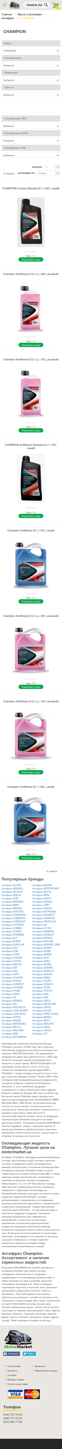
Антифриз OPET (41, 905)
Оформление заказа (46, 1370)
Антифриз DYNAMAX (13, 934)
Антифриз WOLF (41, 1020)
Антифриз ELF (9, 937)
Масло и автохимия (30, 14)
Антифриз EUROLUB (13, 944)
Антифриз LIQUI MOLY (14, 1013)
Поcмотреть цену (31, 259)
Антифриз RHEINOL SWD (46, 944)
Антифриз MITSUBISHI (14, 1036)
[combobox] (36, 5)
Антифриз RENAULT (43, 934)
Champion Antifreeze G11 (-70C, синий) (31, 530)
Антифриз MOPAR (42, 885)
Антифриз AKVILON (12, 891)
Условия (11, 1375)
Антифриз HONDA (11, 980)
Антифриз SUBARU (42, 967)
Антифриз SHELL (41, 961)
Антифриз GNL (10, 970)
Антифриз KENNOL (12, 1000)
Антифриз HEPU (10, 974)
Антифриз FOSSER (12, 957)
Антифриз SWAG (41, 977)
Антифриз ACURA (11, 885)
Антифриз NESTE (41, 898)
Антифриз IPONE (11, 990)
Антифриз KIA (9, 1003)
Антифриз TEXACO (42, 984)
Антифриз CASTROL (13, 911)
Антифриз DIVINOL (12, 931)
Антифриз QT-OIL (41, 928)
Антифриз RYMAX (42, 954)
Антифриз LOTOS (11, 1017)
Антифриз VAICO (41, 1000)
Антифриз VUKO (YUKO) (45, 1013)
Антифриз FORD (11, 954)
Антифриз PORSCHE (43, 918)
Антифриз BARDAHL (13, 901)
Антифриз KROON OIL (14, 1007)
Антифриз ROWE (41, 951)
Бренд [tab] (7, 43)
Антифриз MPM (40, 895)
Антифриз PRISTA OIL (44, 921)
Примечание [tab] (11, 72)
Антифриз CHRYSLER (13, 921)
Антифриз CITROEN (12, 924)
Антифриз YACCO (42, 1030)
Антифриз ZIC (39, 1033)
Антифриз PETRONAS (44, 911)
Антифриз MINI (10, 1033)
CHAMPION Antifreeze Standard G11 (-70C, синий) (31, 446)
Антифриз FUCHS (11, 961)
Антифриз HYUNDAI (12, 987)
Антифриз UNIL (40, 994)
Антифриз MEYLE (11, 1027)
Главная (7, 14)
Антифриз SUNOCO (43, 970)
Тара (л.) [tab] (9, 87)
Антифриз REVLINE (42, 941)
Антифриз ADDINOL (12, 888)
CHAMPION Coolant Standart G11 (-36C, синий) (31, 188)
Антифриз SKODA (41, 964)
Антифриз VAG (40, 997)
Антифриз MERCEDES (14, 1023)
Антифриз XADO (41, 1027)
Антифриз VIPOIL (41, 1007)
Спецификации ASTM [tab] (16, 133)
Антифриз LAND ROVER (15, 1010)
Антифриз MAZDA (11, 1020)
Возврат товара (15, 1379)
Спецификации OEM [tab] (15, 118)
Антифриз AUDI (10, 898)
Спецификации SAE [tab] (15, 147)
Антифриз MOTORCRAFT (46, 888)
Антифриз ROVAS (41, 947)
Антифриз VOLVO (41, 1010)
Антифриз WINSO (41, 1017)
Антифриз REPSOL (42, 937)
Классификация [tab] (12, 58)
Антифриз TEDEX (41, 980)
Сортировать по (26, 173)
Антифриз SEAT (40, 957)
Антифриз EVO (10, 947)
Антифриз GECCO (11, 964)
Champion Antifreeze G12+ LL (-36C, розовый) (31, 274)
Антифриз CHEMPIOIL (14, 918)
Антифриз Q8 (39, 924)
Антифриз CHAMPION (13, 914)
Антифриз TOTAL (41, 987)
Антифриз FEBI (10, 951)
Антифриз (8, 18)
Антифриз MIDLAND (12, 1030)
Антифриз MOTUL (42, 891)
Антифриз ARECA (11, 895)
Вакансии (40, 1366)
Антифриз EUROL (11, 941)
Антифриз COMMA (12, 928)
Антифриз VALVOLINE (44, 1003)
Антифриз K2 (9, 997)
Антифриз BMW (10, 905)
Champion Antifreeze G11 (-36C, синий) (31, 787)
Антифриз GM (9, 967)
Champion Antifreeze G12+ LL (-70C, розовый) (31, 359)
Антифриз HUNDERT (13, 984)
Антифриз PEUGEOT (43, 914)
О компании (14, 1366)
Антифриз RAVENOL (43, 931)
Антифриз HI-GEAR (12, 977)
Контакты (12, 1370)
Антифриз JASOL (11, 994)
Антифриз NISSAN (42, 901)
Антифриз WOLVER (42, 1023)
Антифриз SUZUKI (42, 974)
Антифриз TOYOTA (42, 990)
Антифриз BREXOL (12, 908)
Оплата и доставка (17, 1383)
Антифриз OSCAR (42, 908)
